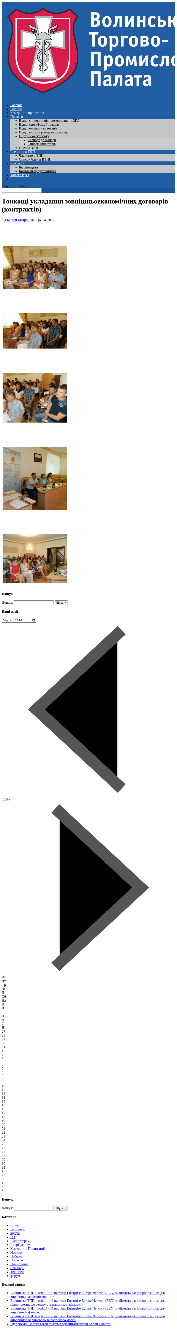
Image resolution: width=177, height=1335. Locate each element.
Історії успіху (20, 1245)
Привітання (19, 1264)
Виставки (17, 1229)
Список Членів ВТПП (35, 159)
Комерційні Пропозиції (27, 1248)
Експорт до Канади (42, 140)
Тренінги (17, 1272)
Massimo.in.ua (37, 1331)
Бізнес (14, 1225)
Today (6, 799)
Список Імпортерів (42, 144)
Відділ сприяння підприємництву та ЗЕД (49, 120)
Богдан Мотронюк (20, 220)
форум (15, 1276)
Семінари (17, 1268)
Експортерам (20, 1241)
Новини (16, 109)
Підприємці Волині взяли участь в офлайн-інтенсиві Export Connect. (60, 1324)
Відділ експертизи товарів (38, 128)
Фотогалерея (19, 175)
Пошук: (7, 602)
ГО (12, 1237)
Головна (16, 105)
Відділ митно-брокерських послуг (44, 132)
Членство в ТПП (22, 151)
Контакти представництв (37, 171)
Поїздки (16, 1256)
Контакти (17, 163)
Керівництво (28, 167)
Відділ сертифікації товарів (39, 124)
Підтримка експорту (34, 136)
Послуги (16, 116)
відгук (15, 1233)
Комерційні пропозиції (27, 113)
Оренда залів (28, 148)
